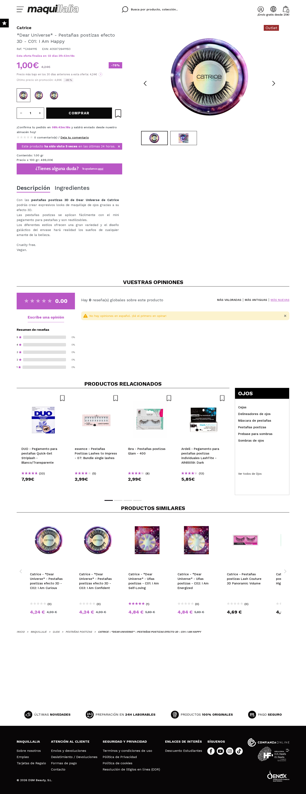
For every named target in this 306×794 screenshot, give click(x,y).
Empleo (23, 757)
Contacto (58, 769)
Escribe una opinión (46, 317)
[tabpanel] (209, 77)
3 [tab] (128, 500)
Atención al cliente (70, 741)
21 (59, 55)
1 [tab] (108, 500)
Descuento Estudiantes (183, 750)
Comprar (43, 486)
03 (49, 55)
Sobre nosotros (29, 750)
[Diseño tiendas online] (278, 776)
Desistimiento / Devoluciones (74, 757)
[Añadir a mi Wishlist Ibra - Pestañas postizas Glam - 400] (150, 398)
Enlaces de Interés (183, 741)
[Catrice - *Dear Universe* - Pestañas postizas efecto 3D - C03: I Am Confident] (54, 95)
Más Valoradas (229, 299)
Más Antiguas (256, 299)
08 (54, 127)
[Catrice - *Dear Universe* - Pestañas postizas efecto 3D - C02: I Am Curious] (39, 95)
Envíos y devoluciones (68, 750)
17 (71, 55)
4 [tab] (137, 500)
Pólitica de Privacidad (120, 757)
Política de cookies (117, 763)
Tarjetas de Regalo (31, 763)
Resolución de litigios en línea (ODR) (131, 769)
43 (65, 55)
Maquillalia (28, 741)
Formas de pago (64, 763)
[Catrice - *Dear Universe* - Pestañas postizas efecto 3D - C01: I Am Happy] (23, 95)
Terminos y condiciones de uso (127, 750)
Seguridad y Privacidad (125, 741)
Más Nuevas (280, 299)
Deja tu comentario (75, 137)
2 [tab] (118, 500)
